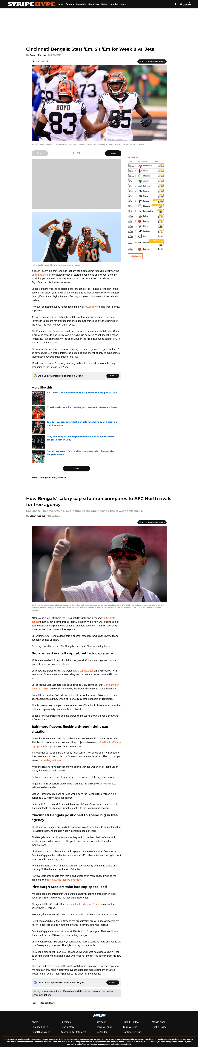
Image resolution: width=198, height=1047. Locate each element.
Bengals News (47, 1003)
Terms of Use (130, 1027)
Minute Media (17, 1039)
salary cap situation (83, 670)
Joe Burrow (53, 331)
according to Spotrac (51, 760)
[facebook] (175, 4)
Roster (104, 4)
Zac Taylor (93, 306)
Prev (39, 153)
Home (35, 477)
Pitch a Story (67, 1027)
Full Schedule (135, 256)
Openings (66, 1022)
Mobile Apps (158, 1022)
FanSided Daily (40, 1027)
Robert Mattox (38, 55)
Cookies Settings (132, 1032)
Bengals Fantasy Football (53, 477)
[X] (181, 4)
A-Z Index (102, 1032)
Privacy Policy (104, 1027)
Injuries (114, 4)
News (60, 4)
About (35, 1022)
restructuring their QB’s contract (64, 879)
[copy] (48, 61)
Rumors (70, 4)
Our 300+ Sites (131, 1022)
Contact (101, 1022)
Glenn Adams (37, 516)
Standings (93, 4)
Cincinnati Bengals (42, 274)
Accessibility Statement (73, 1032)
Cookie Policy (159, 1027)
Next (113, 153)
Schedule (81, 4)
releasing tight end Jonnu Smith (82, 904)
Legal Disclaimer (41, 1032)
